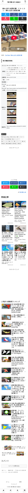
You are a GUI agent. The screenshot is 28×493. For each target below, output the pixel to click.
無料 (20, 143)
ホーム (7, 481)
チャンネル (5, 141)
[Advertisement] (14, 163)
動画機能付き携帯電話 (12, 143)
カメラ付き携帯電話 (7, 139)
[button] (25, 269)
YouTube (7, 55)
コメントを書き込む (14, 466)
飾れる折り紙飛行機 (16, 55)
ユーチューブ (18, 141)
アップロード (21, 136)
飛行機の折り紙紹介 (14, 2)
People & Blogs (6, 136)
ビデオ (11, 141)
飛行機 (4, 134)
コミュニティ (16, 139)
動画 (4, 143)
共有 (24, 141)
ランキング (14, 484)
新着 (20, 481)
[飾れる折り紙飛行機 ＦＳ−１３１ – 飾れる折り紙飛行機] (17, 345)
